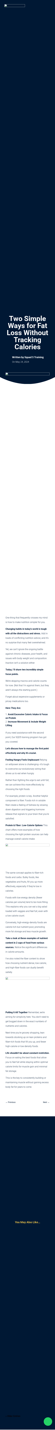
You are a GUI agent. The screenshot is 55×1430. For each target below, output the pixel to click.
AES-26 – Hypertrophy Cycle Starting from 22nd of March (27, 1301)
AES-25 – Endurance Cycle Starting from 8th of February (27, 1365)
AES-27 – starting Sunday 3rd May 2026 (27, 1237)
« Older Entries (13, 1416)
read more (14, 1275)
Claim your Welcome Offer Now (3, 718)
